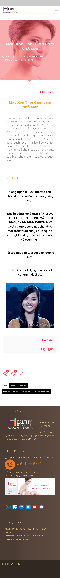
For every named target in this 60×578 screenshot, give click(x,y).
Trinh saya (10, 56)
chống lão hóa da (18, 385)
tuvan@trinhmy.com (19, 539)
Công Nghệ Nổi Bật (29, 56)
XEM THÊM (32, 439)
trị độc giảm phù (42, 392)
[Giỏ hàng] (15, 508)
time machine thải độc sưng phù (17, 392)
